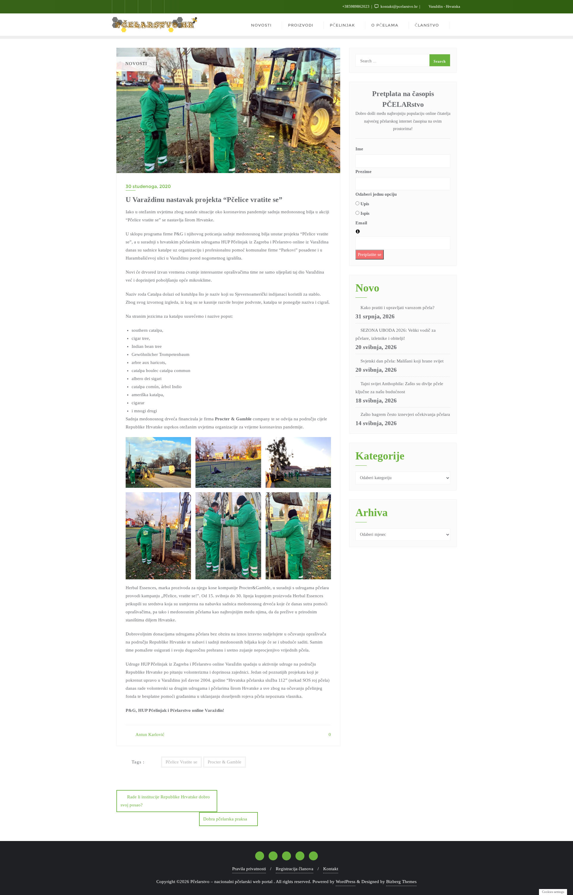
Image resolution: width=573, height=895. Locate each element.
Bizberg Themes (401, 881)
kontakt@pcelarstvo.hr (399, 6)
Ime (359, 148)
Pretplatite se (369, 254)
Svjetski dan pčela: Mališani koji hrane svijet (402, 361)
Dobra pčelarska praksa (225, 819)
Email (361, 222)
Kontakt (330, 868)
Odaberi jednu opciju (376, 194)
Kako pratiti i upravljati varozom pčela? (398, 307)
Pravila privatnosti (249, 868)
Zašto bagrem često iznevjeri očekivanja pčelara (405, 414)
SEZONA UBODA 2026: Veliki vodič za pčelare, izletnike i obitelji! (395, 334)
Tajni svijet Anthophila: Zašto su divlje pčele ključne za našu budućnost (399, 387)
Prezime (363, 171)
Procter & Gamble (224, 762)
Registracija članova (294, 868)
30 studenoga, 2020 (148, 186)
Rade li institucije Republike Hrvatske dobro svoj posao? (165, 800)
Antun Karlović (149, 734)
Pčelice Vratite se (181, 762)
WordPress (345, 881)
